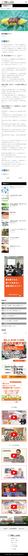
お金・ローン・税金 (14, 540)
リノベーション (14, 544)
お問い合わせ (21, 528)
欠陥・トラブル (14, 542)
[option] (7, 521)
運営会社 (6, 528)
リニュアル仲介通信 (14, 546)
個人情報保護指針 (14, 528)
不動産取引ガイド (7, 5)
